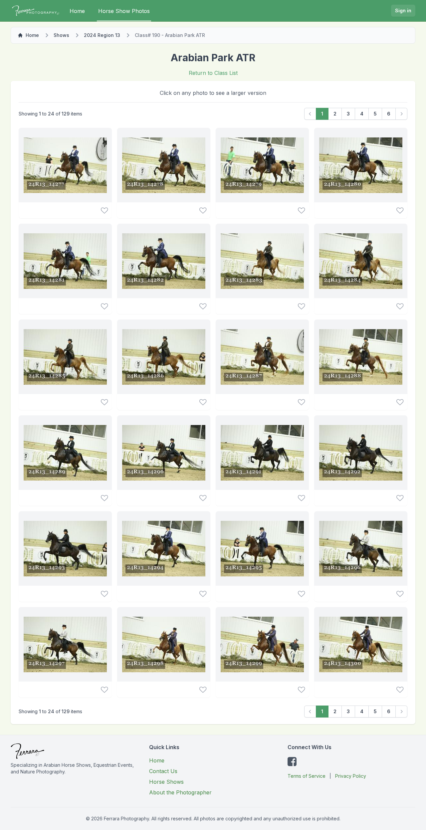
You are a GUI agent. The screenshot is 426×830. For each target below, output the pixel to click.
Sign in (403, 10)
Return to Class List (213, 73)
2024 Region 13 (102, 35)
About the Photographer (180, 792)
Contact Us (163, 771)
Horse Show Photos (124, 11)
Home (77, 11)
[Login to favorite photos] (104, 210)
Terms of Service (306, 776)
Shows (61, 35)
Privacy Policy (350, 776)
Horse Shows (166, 781)
